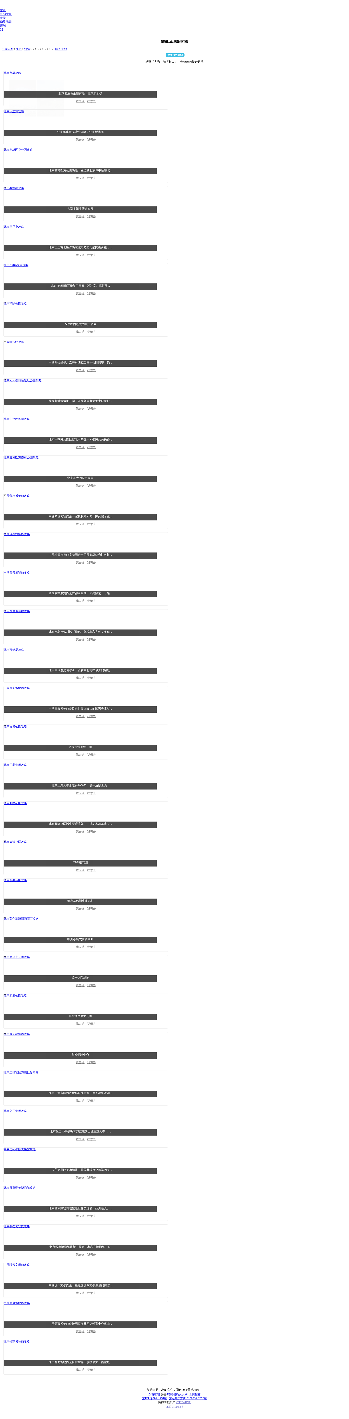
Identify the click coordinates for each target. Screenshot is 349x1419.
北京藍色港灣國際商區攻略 (21, 918)
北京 (19, 49)
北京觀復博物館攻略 (17, 1226)
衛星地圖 (6, 21)
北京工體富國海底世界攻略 (21, 1072)
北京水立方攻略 (14, 111)
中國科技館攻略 (14, 342)
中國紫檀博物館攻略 (17, 495)
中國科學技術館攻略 (17, 534)
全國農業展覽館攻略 (17, 572)
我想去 (91, 101)
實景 (3, 17)
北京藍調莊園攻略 (15, 880)
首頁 (3, 10)
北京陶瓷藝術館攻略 (17, 1034)
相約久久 (167, 1389)
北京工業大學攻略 (15, 764)
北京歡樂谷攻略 (14, 188)
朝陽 (27, 49)
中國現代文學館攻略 (17, 1264)
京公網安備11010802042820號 (188, 1398)
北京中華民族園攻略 (17, 419)
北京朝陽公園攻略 (15, 303)
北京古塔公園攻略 (15, 726)
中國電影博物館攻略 (17, 688)
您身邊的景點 (175, 55)
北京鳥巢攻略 (12, 72)
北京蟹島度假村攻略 (17, 611)
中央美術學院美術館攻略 (20, 1149)
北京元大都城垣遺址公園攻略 (22, 380)
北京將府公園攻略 (15, 995)
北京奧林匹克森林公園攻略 (21, 457)
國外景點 (61, 49)
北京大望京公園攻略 (17, 957)
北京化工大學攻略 (15, 1110)
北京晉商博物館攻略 (17, 1341)
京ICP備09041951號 (154, 1398)
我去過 (80, 101)
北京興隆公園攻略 (15, 803)
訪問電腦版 (183, 1402)
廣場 (3, 25)
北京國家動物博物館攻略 (20, 1187)
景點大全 (6, 14)
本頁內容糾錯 (174, 1406)
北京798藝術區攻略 (16, 265)
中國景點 (7, 49)
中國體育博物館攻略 (17, 1303)
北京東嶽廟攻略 (14, 649)
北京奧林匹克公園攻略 (18, 149)
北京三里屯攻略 (14, 226)
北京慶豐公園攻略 (15, 841)
